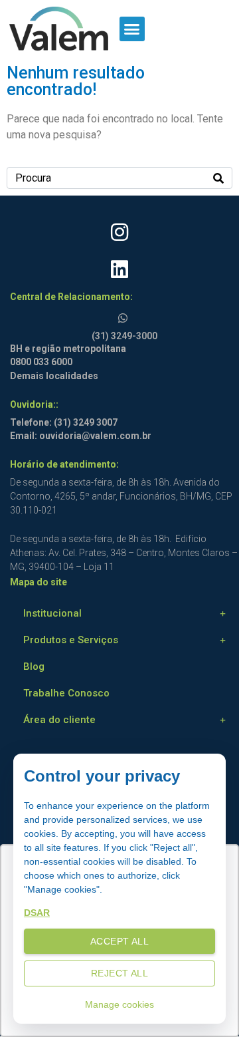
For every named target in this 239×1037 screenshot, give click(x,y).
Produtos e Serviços (70, 640)
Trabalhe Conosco (66, 693)
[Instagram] (119, 232)
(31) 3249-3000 (124, 336)
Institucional (52, 613)
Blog (33, 666)
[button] (132, 29)
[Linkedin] (119, 269)
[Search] (218, 178)
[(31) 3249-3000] (125, 315)
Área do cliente (59, 720)
